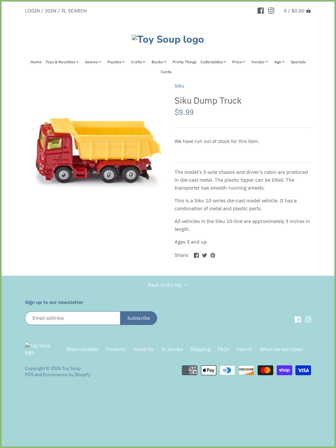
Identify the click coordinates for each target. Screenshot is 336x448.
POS (29, 374)
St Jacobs (172, 349)
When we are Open (281, 349)
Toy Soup (71, 368)
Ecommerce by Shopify (66, 374)
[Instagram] (271, 10)
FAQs (223, 349)
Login (32, 11)
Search (244, 349)
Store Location (82, 349)
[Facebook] (261, 10)
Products (116, 349)
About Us (143, 349)
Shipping (200, 349)
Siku (179, 86)
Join (50, 11)
